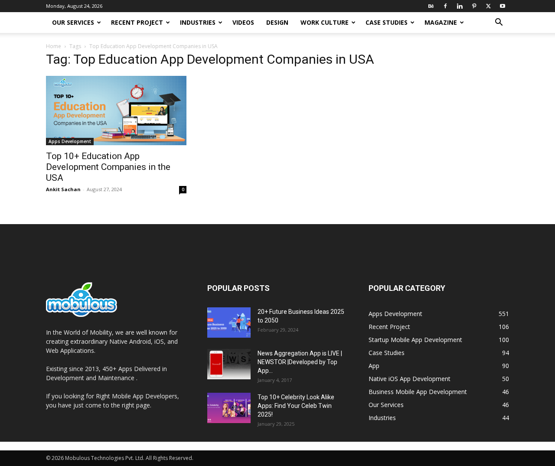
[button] (498, 23)
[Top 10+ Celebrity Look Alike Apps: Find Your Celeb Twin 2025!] (229, 408)
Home (53, 46)
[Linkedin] (459, 6)
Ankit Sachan (63, 189)
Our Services (73, 22)
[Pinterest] (473, 6)
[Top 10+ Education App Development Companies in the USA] (116, 110)
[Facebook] (445, 6)
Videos (243, 22)
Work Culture (324, 22)
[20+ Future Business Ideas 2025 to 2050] (229, 322)
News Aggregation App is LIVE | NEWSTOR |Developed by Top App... (300, 362)
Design (277, 22)
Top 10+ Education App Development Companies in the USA (108, 167)
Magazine (440, 22)
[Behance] (430, 6)
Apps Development (70, 141)
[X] (488, 6)
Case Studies (387, 22)
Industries (197, 22)
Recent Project (137, 22)
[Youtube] (502, 6)
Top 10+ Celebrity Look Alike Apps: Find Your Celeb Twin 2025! (296, 406)
